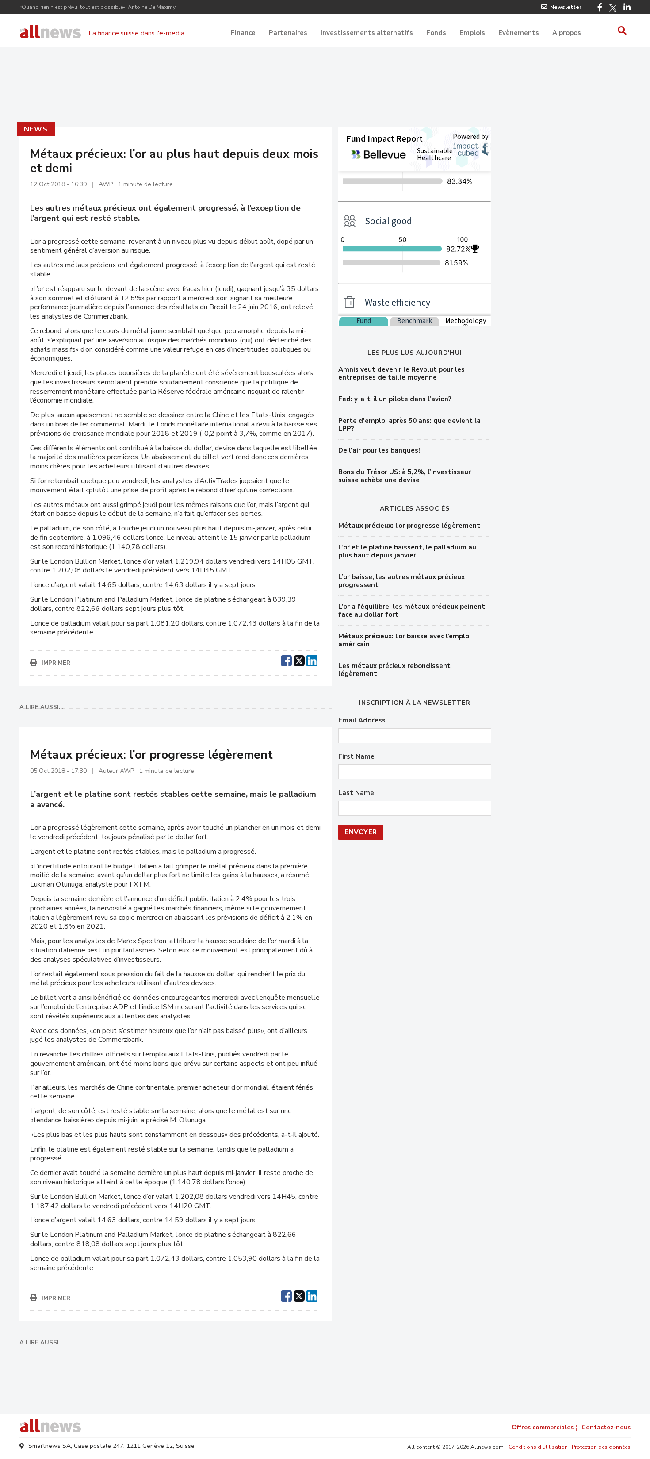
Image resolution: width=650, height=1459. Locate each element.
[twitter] (299, 659)
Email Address (362, 720)
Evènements (518, 32)
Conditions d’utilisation (538, 1447)
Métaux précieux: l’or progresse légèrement (409, 526)
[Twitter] (612, 8)
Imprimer (56, 663)
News (35, 129)
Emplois (472, 32)
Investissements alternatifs (367, 32)
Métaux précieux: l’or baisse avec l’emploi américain (404, 640)
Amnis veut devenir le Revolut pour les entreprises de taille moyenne (401, 373)
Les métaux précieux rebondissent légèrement (394, 670)
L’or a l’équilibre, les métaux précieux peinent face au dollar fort (411, 610)
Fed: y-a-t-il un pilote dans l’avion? (394, 399)
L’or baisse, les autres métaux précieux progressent (401, 581)
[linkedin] (311, 659)
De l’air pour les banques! (379, 450)
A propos (566, 32)
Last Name (356, 793)
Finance (243, 32)
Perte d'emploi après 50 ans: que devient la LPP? (409, 425)
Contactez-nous (606, 1427)
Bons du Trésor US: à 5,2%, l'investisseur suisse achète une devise (404, 476)
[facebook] (286, 659)
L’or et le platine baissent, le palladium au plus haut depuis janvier (407, 551)
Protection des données (601, 1447)
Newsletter (565, 7)
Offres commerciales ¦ (544, 1427)
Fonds (436, 32)
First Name (356, 757)
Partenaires (288, 32)
